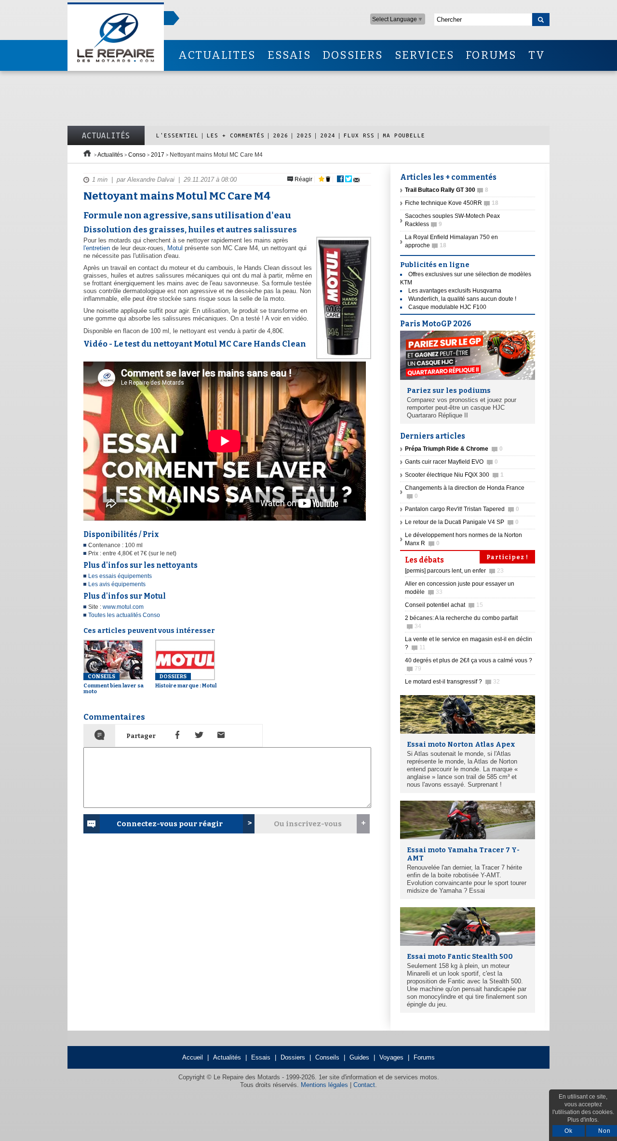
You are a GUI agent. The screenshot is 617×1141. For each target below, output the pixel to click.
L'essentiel (177, 135)
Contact (364, 1084)
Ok (568, 1131)
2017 (157, 154)
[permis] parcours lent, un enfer (454, 570)
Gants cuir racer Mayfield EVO (451, 461)
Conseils (327, 1057)
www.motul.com (123, 607)
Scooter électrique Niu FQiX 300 (454, 474)
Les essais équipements (120, 576)
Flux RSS (359, 135)
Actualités (106, 135)
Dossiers (293, 1057)
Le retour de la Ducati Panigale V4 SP (462, 522)
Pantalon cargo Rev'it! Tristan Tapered (462, 509)
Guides (359, 1057)
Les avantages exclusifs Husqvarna (454, 290)
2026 (280, 135)
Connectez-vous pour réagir (170, 823)
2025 (304, 135)
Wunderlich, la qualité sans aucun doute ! (462, 298)
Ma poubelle (404, 135)
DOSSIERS (352, 55)
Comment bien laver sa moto (113, 684)
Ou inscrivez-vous (308, 823)
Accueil (192, 1057)
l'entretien (96, 248)
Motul (175, 248)
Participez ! (507, 557)
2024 (327, 135)
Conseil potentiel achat (444, 605)
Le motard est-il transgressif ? (452, 681)
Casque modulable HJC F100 (447, 307)
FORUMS (491, 55)
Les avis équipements (117, 584)
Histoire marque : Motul (185, 681)
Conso (137, 154)
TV (536, 55)
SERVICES (425, 55)
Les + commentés (236, 135)
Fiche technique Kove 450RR (451, 203)
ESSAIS (289, 55)
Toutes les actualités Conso (124, 615)
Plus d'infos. (583, 1119)
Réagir (302, 179)
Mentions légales (324, 1084)
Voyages (391, 1057)
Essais (260, 1057)
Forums (424, 1057)
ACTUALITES (216, 55)
